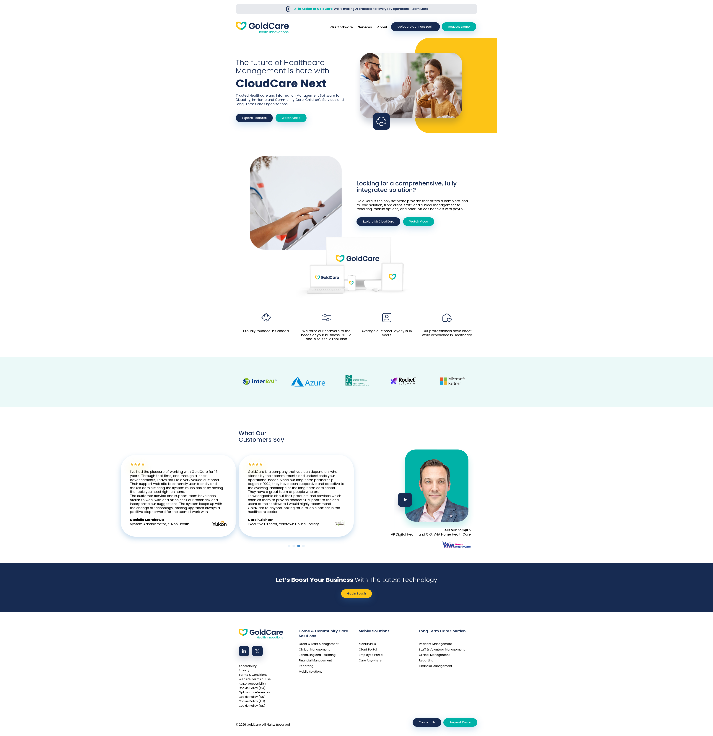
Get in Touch (356, 591)
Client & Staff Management (319, 641)
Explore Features (254, 118)
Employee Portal (371, 652)
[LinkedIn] (244, 648)
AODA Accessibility (252, 681)
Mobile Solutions (310, 669)
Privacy (244, 668)
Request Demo (459, 26)
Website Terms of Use (255, 676)
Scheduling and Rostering (317, 652)
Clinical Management (314, 647)
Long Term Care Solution (442, 628)
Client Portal (368, 647)
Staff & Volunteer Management (442, 647)
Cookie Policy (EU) (252, 699)
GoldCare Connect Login (415, 26)
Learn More (419, 9)
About (382, 27)
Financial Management (315, 658)
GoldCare (254, 722)
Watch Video (291, 118)
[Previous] (237, 494)
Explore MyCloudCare (378, 221)
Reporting (306, 663)
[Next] (355, 494)
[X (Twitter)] (257, 648)
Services (365, 27)
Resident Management (435, 641)
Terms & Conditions (253, 672)
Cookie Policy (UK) (252, 703)
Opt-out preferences (254, 690)
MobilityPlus (367, 641)
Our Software (341, 27)
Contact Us (427, 720)
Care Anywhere (370, 658)
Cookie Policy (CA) (252, 685)
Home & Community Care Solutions (323, 629)
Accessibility (248, 663)
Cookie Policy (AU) (252, 694)
